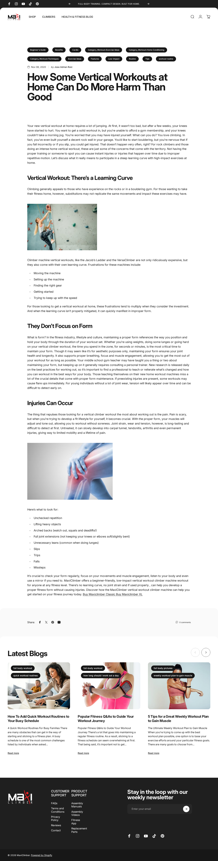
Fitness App (75, 821)
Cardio (75, 50)
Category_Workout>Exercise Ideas (103, 50)
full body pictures (163, 668)
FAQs (54, 803)
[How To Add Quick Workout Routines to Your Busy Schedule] (39, 685)
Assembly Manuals (77, 805)
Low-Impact (113, 59)
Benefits (59, 50)
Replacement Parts (79, 830)
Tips (147, 59)
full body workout (22, 668)
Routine (132, 59)
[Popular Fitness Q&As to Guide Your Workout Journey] (109, 685)
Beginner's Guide (38, 50)
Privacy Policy (55, 818)
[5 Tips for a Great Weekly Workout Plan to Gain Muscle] (179, 685)
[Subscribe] (186, 809)
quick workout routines (25, 675)
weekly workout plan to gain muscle (173, 675)
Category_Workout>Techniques (44, 59)
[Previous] (69, 4)
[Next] (148, 4)
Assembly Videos (77, 813)
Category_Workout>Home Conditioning (146, 50)
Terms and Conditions (57, 810)
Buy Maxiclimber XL (129, 594)
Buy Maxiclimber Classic (99, 594)
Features (95, 59)
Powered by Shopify (41, 855)
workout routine (166, 59)
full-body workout (92, 668)
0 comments (185, 622)
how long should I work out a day (101, 675)
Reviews (56, 825)
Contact (56, 830)
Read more (13, 753)
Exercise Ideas (74, 59)
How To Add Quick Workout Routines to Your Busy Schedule (38, 718)
